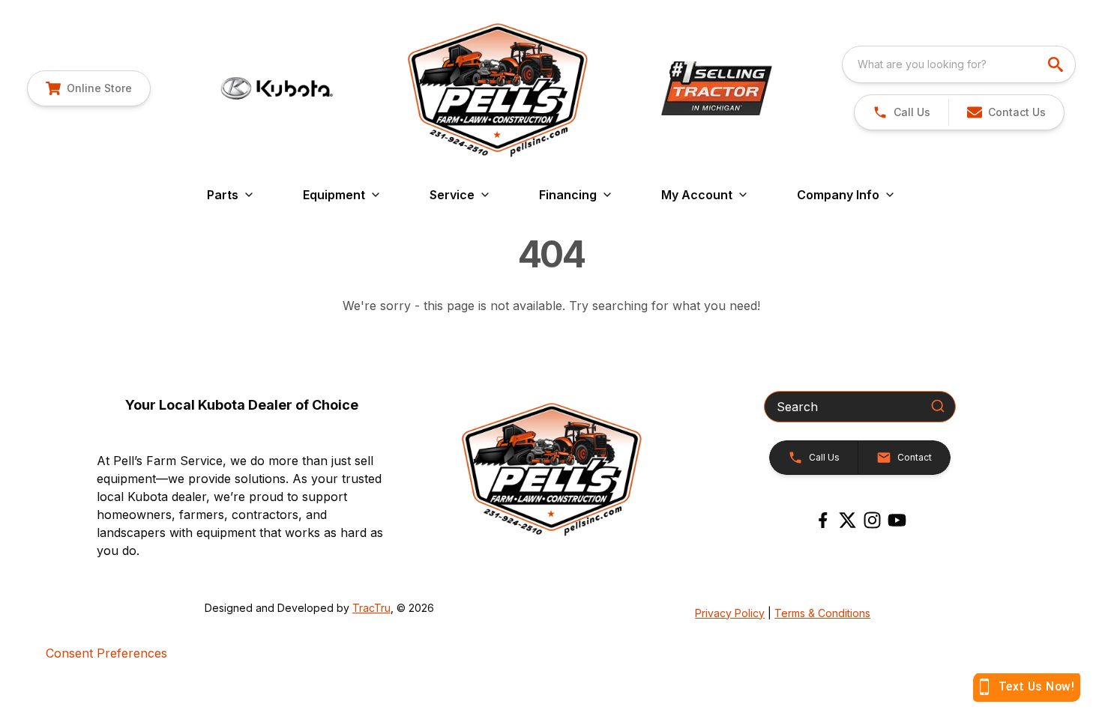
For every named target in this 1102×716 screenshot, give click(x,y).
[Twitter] (847, 520)
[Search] (937, 405)
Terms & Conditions (822, 613)
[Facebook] (822, 520)
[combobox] (959, 64)
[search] (1057, 64)
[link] (89, 88)
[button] (901, 112)
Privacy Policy (730, 613)
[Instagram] (872, 520)
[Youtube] (897, 520)
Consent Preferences (106, 653)
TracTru (371, 607)
